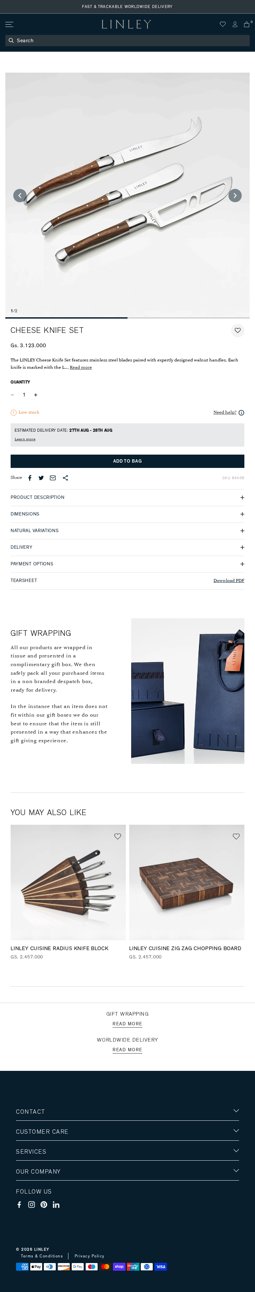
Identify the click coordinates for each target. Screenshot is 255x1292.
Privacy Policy (90, 1256)
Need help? (224, 412)
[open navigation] (8, 24)
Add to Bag (127, 461)
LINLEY (41, 1249)
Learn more (25, 439)
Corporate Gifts (35, 1210)
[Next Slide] (235, 195)
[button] (237, 330)
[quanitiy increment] (36, 395)
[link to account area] (235, 24)
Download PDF (228, 580)
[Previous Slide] (20, 195)
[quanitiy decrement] (14, 395)
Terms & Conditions (42, 1256)
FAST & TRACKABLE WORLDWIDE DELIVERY (127, 7)
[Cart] (247, 24)
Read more (81, 367)
